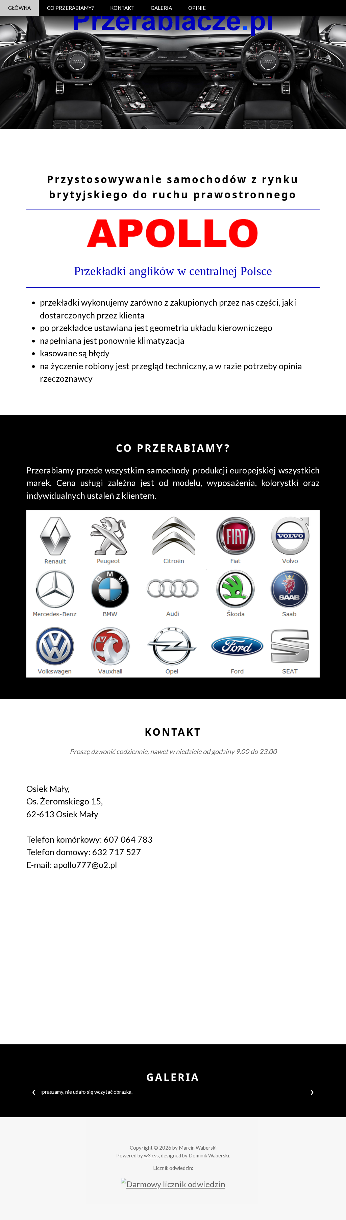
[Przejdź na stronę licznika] (173, 1183)
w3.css (151, 1155)
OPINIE (197, 8)
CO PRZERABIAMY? (70, 8)
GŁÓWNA (19, 8)
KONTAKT (122, 8)
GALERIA (161, 8)
